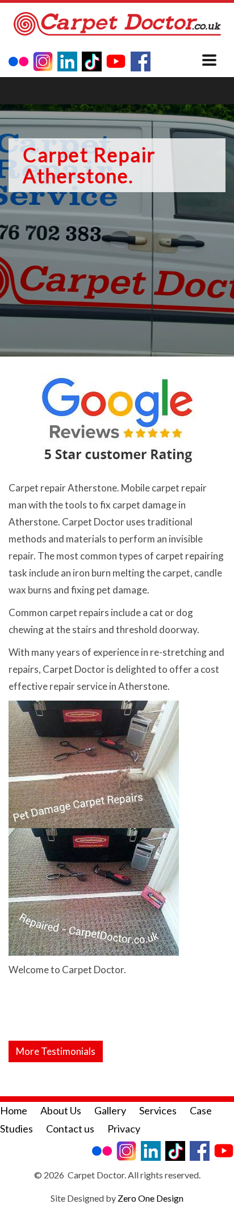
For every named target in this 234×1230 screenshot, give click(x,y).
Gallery (110, 1110)
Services (158, 1110)
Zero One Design (150, 1198)
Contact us (70, 1128)
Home (13, 1110)
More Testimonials (55, 1051)
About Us (60, 1110)
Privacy (123, 1128)
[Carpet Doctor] (117, 24)
